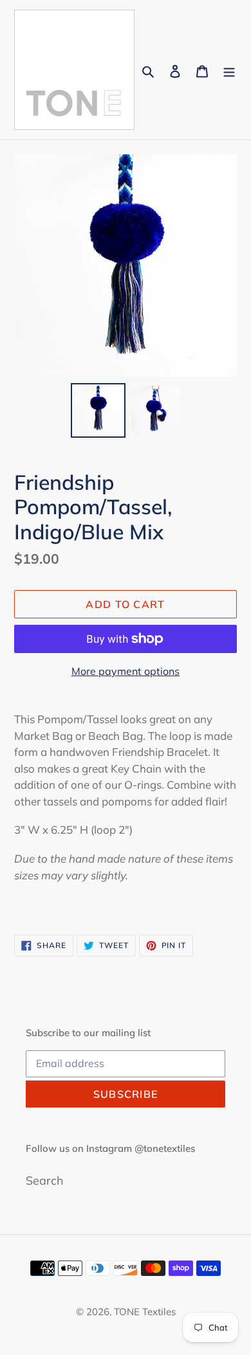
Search (45, 1180)
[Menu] (229, 70)
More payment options (125, 671)
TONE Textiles (145, 1312)
